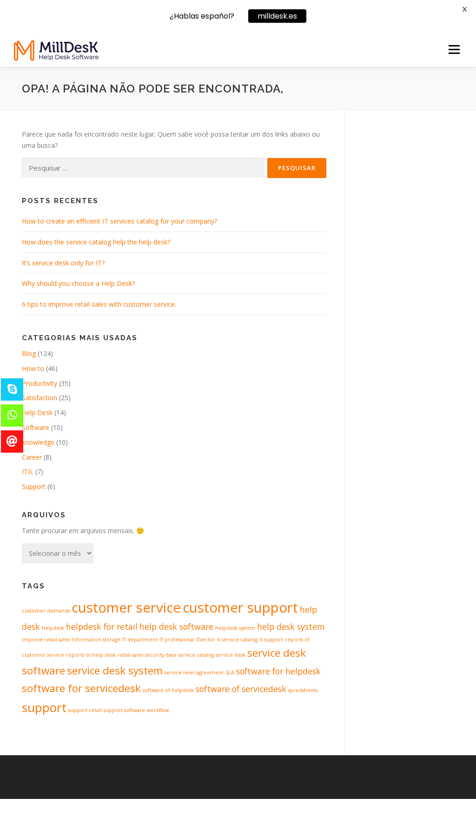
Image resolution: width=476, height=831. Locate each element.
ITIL (27, 471)
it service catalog (237, 639)
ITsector (205, 639)
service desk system (115, 670)
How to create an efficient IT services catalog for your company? (119, 221)
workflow (158, 710)
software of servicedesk (241, 688)
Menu (454, 49)
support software (124, 710)
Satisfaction (39, 397)
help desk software (176, 626)
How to (33, 368)
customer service (126, 607)
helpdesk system (235, 628)
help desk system (291, 626)
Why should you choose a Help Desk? (78, 283)
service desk (230, 655)
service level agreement (194, 672)
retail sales (130, 655)
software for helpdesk (278, 671)
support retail (85, 710)
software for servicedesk (81, 688)
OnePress (263, 776)
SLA (229, 672)
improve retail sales (46, 639)
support (44, 707)
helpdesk (53, 628)
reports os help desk (91, 655)
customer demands (46, 610)
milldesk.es (277, 16)
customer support (240, 607)
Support (34, 486)
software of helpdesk (168, 690)
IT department (140, 639)
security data (160, 655)
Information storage (96, 639)
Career (32, 457)
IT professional (176, 639)
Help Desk (37, 412)
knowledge (38, 442)
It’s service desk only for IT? (63, 262)
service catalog (196, 655)
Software (35, 427)
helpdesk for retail (102, 626)
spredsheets (302, 690)
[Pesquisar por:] (143, 168)
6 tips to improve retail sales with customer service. (99, 304)
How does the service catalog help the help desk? (96, 241)
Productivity (39, 383)
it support (271, 639)
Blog (29, 353)
